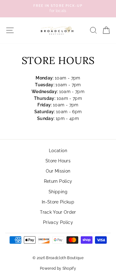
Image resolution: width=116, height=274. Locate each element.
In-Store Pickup (58, 201)
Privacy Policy (58, 222)
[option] (58, 8)
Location (58, 150)
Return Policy (58, 181)
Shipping (58, 191)
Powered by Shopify (58, 268)
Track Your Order (58, 212)
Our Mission (58, 171)
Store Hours (58, 160)
